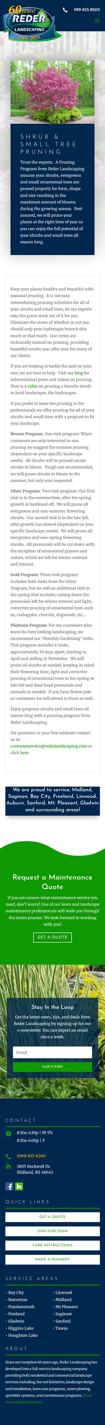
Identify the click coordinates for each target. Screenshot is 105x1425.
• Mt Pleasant (65, 1306)
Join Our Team (52, 1231)
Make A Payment (52, 1259)
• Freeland (15, 1313)
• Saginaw (62, 1313)
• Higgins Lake (19, 1328)
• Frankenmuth (20, 1306)
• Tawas (60, 1328)
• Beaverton (16, 1299)
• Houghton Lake (22, 1335)
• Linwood (62, 1292)
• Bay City (15, 1292)
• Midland (62, 1299)
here (24, 752)
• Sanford (62, 1321)
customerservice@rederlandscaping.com (49, 746)
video (33, 386)
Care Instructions (52, 1245)
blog (79, 372)
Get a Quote (52, 937)
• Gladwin (15, 1321)
